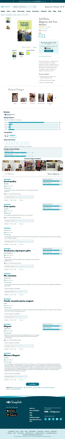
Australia (47, 431)
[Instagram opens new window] (50, 418)
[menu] (35, 47)
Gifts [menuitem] (49, 11)
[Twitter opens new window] (61, 418)
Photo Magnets (9, 15)
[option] (8, 20)
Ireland (21, 431)
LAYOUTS (14, 50)
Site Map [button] (10, 433)
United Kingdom (32, 431)
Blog (31, 413)
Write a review (43, 28)
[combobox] (24, 6)
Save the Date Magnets (16, 389)
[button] (22, 47)
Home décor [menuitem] (35, 11)
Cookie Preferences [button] (29, 433)
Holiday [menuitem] (3, 11)
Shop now (43, 1)
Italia (26, 431)
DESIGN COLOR (30, 50)
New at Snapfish (34, 410)
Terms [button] (14, 433)
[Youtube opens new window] (58, 418)
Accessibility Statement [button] (51, 433)
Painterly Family (24, 103)
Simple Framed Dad (50, 104)
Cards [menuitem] (14, 11)
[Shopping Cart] (63, 6)
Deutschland (11, 431)
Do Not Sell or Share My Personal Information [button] (32, 434)
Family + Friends (16, 15)
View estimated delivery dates (45, 56)
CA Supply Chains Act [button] (40, 433)
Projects (57, 7)
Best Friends (32, 103)
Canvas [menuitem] (28, 11)
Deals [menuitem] (59, 11)
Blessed (15, 103)
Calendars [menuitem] (44, 11)
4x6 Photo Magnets (28, 387)
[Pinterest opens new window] (54, 418)
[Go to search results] (35, 7)
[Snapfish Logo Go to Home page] (5, 7)
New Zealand (53, 431)
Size (40, 33)
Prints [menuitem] (8, 11)
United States (40, 431)
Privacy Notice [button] (20, 433)
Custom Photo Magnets (18, 387)
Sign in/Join (50, 7)
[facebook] (46, 418)
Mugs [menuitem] (54, 11)
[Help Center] (61, 6)
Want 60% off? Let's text (35, 420)
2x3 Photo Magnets (37, 387)
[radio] (27, 53)
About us (32, 408)
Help (31, 415)
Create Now (48, 51)
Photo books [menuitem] (20, 11)
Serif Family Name (41, 103)
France (17, 431)
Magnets (3, 15)
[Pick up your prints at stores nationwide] (46, 411)
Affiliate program (34, 417)
